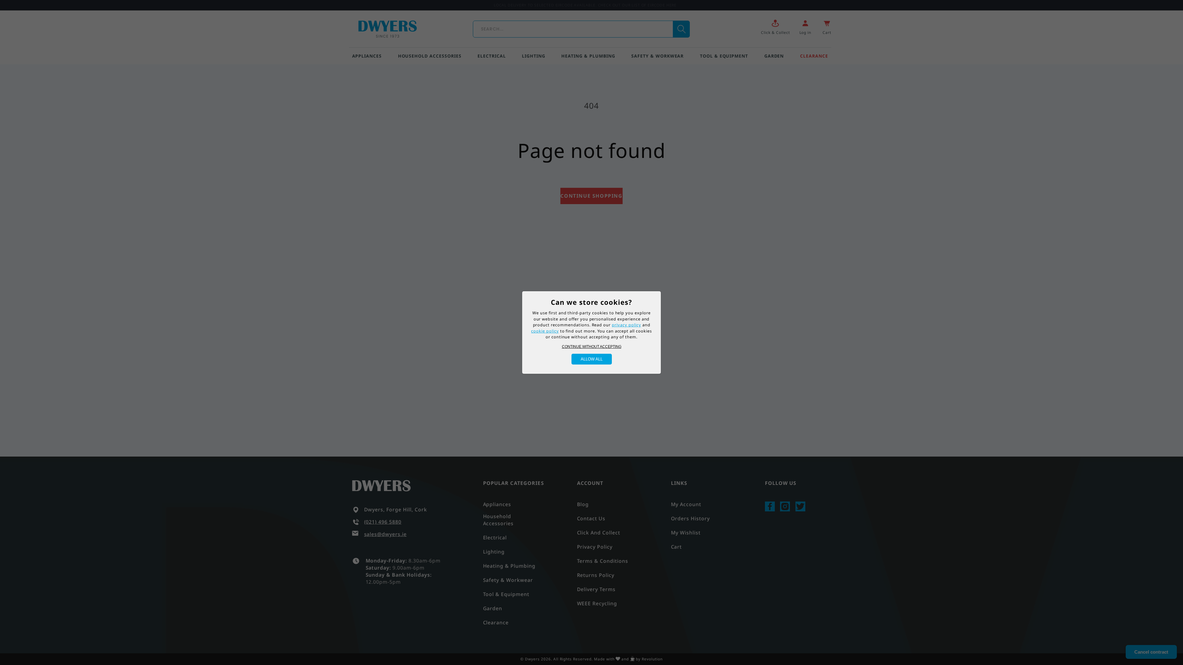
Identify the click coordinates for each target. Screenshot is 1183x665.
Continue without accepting (591, 347)
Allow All (592, 359)
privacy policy (626, 325)
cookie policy (545, 331)
